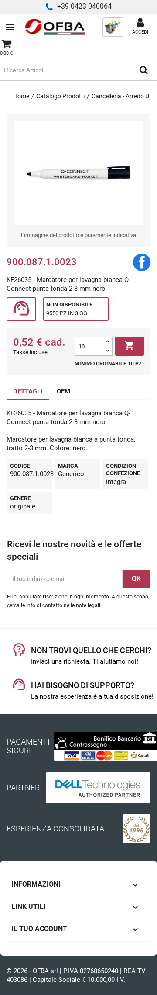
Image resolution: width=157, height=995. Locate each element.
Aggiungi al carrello (129, 346)
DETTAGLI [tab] (27, 391)
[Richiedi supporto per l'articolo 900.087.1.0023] (21, 309)
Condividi (141, 262)
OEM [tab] (63, 391)
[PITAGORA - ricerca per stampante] (113, 27)
